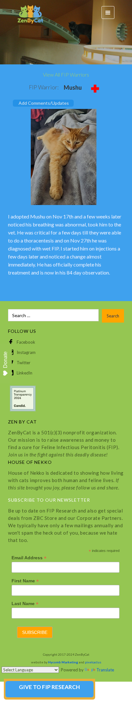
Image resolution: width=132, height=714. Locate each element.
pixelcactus (93, 662)
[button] (108, 12)
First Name (25, 581)
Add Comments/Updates (44, 103)
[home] (27, 13)
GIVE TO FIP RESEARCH (49, 687)
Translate (105, 669)
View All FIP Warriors (66, 74)
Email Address (29, 558)
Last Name (25, 604)
